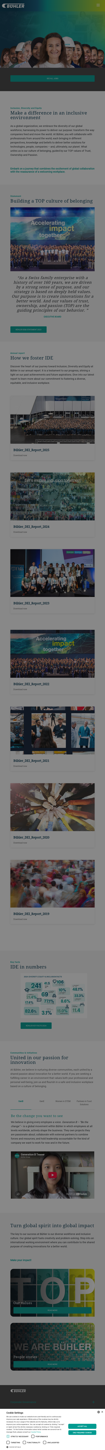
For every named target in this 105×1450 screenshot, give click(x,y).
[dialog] (52, 1429)
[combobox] (98, 1412)
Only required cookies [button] (82, 1433)
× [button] (102, 1412)
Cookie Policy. (36, 1432)
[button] (36, 1446)
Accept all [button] (82, 1426)
